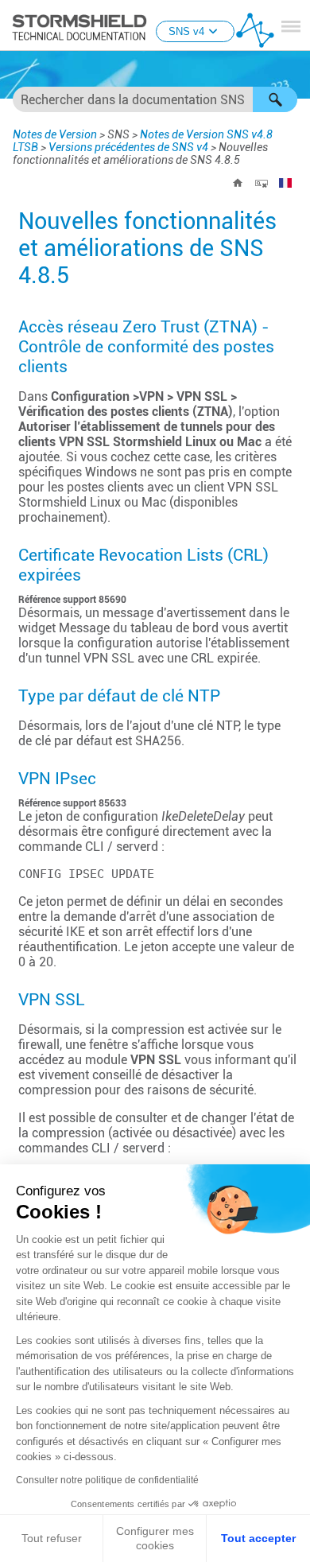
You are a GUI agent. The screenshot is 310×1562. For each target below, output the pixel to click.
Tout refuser (51, 1538)
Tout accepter (258, 1538)
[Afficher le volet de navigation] (291, 26)
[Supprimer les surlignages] (261, 183)
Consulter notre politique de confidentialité (107, 1480)
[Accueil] (237, 183)
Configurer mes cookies (155, 1538)
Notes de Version (55, 134)
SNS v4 (186, 31)
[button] (275, 99)
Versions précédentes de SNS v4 (128, 147)
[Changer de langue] (285, 183)
